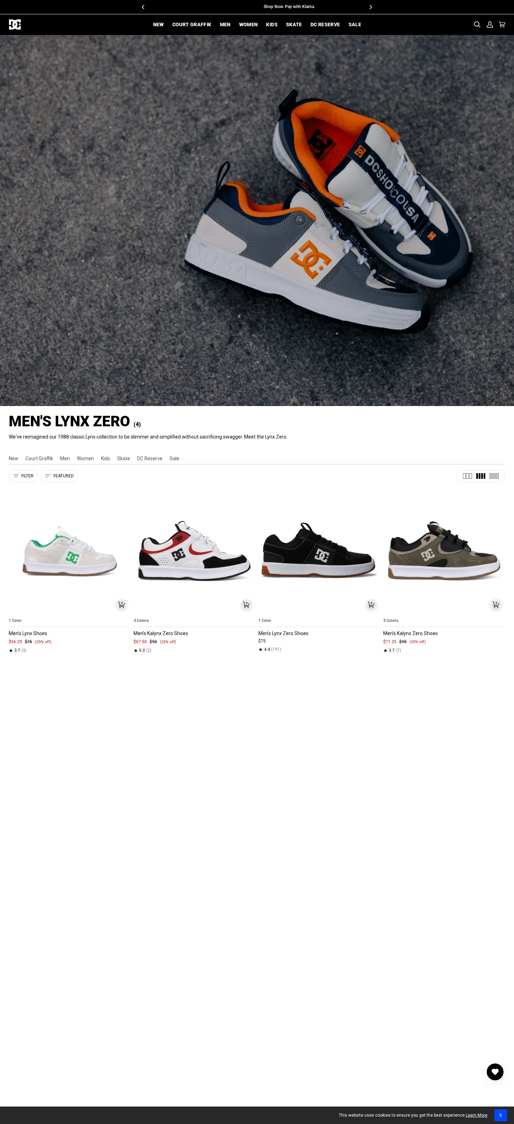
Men (65, 458)
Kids (105, 458)
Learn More (476, 1115)
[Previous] (143, 7)
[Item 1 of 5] (70, 551)
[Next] (370, 7)
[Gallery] (70, 551)
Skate (123, 458)
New (14, 458)
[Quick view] (121, 604)
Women (85, 458)
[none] (69, 612)
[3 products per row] (467, 476)
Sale (174, 458)
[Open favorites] (495, 1071)
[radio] (18, 612)
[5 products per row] (494, 476)
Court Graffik (39, 458)
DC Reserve (150, 458)
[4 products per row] (480, 476)
